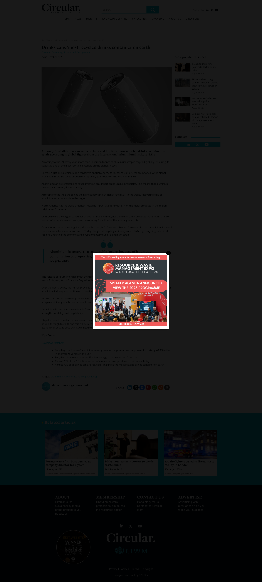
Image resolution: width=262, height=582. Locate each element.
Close (168, 253)
